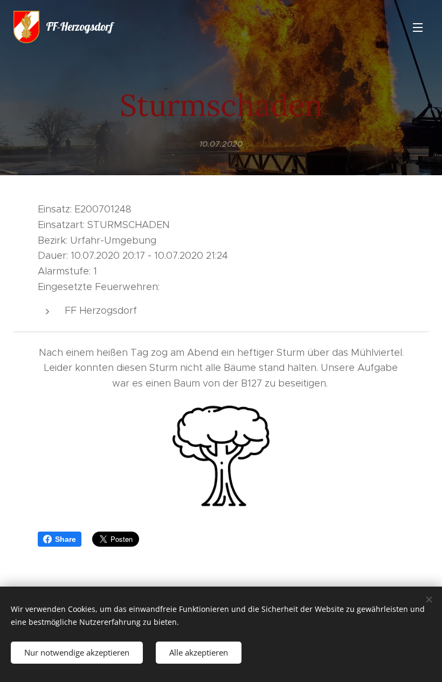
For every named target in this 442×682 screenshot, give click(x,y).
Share (65, 539)
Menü (418, 27)
